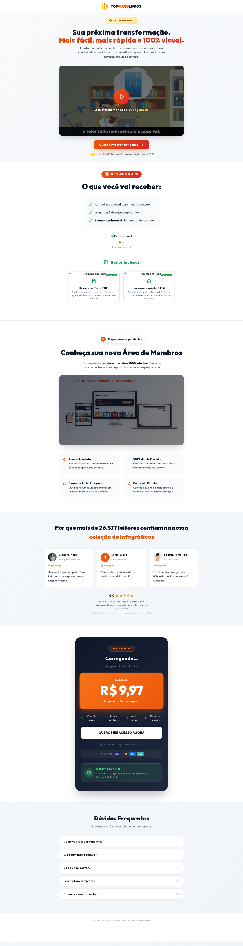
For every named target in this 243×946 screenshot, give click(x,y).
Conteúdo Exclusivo (124, 174)
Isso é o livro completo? (79, 885)
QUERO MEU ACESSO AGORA (122, 736)
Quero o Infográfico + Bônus (118, 144)
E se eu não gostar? (77, 871)
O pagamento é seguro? (80, 858)
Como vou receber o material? (84, 845)
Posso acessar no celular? (81, 898)
